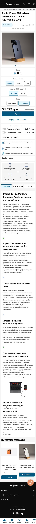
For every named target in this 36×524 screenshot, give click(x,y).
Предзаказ (26, 474)
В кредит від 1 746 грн (18, 120)
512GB (19, 83)
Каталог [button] (4, 490)
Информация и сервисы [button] (10, 495)
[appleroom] (2, 9)
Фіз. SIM (14, 93)
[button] (15, 65)
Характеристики (18, 186)
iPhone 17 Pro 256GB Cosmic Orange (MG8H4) (9, 467)
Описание (6, 186)
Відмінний (24, 103)
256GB (9, 83)
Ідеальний (12, 103)
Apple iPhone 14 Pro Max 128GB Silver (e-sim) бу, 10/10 (27, 467)
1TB (27, 83)
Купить (18, 114)
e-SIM (23, 93)
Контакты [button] (4, 499)
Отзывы (29, 186)
